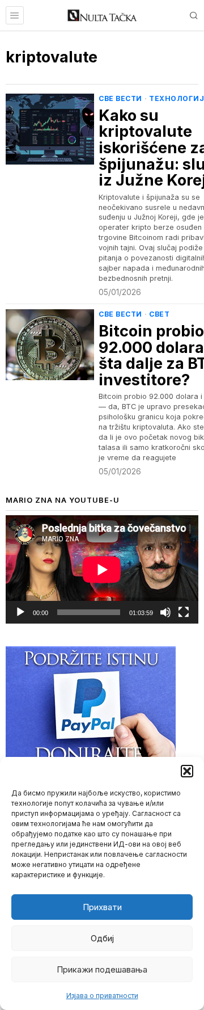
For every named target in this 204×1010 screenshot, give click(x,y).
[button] (187, 771)
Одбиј (102, 938)
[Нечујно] (165, 612)
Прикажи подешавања (102, 969)
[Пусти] (20, 612)
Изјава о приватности (102, 995)
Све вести (120, 98)
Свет (159, 314)
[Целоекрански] (183, 612)
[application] (102, 569)
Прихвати (102, 907)
